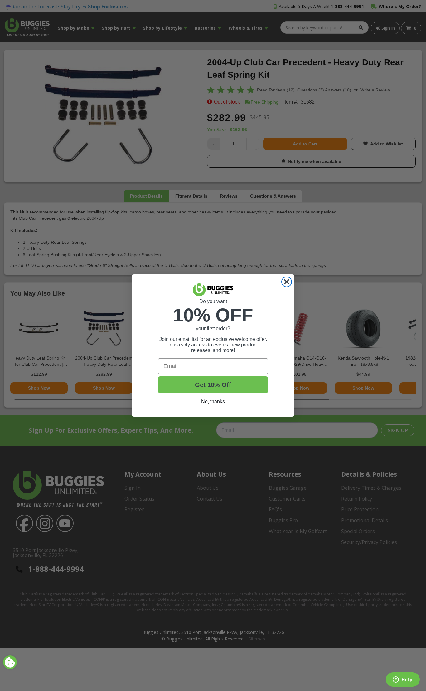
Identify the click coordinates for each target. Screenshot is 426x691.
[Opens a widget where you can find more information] (402, 680)
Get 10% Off (213, 384)
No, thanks (213, 401)
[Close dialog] (287, 282)
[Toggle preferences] (10, 662)
